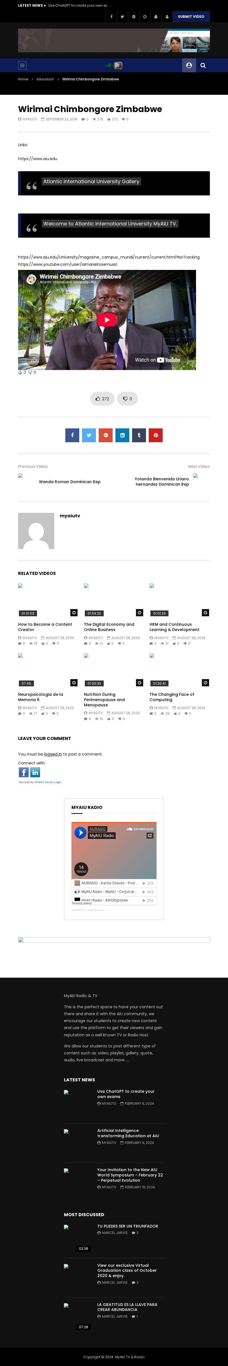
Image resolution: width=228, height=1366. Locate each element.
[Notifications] (155, 16)
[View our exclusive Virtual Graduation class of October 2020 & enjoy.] (78, 1278)
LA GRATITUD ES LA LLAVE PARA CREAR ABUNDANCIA (127, 1307)
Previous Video (33, 466)
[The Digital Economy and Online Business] (114, 600)
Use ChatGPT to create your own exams (79, 5)
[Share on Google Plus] (106, 435)
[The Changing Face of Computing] (180, 670)
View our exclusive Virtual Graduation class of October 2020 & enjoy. (127, 1271)
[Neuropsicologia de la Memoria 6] (48, 670)
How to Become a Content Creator (45, 627)
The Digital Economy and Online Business (109, 627)
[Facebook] (111, 16)
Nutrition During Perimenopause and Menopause (104, 700)
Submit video (191, 16)
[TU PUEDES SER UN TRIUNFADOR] (78, 1239)
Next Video (199, 466)
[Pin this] (156, 435)
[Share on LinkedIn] (122, 435)
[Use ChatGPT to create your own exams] (78, 1104)
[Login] (166, 16)
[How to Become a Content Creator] (48, 600)
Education (45, 79)
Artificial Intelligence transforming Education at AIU (128, 1133)
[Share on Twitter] (89, 435)
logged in (53, 754)
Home (23, 79)
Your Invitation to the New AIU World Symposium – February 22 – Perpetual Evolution (130, 1175)
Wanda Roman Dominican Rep (70, 482)
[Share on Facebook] (72, 435)
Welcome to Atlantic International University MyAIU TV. (110, 223)
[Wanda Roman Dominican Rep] (26, 481)
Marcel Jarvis (115, 1232)
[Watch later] (144, 16)
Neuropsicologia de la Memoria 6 (40, 697)
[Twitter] (122, 16)
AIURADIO (78, 910)
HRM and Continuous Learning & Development (174, 627)
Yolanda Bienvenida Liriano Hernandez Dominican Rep (162, 481)
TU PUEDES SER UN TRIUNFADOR (127, 1226)
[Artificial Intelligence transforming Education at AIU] (78, 1143)
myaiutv (30, 119)
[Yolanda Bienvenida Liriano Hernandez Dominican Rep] (201, 481)
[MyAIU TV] (113, 65)
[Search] (203, 65)
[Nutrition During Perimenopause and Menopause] (114, 670)
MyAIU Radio (96, 910)
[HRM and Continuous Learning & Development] (180, 600)
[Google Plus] (133, 16)
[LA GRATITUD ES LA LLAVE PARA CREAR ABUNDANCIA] (78, 1317)
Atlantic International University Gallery (91, 181)
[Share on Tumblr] (139, 435)
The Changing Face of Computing (172, 697)
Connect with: (31, 763)
